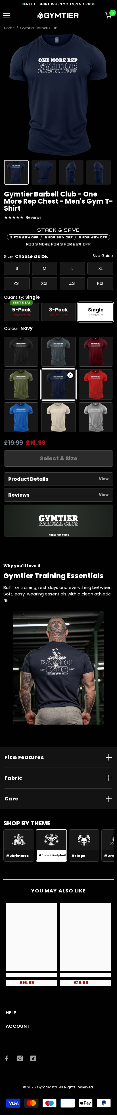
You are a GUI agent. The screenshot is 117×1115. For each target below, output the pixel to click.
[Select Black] (21, 351)
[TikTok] (33, 1058)
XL (100, 268)
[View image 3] (71, 172)
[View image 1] (16, 172)
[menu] (6, 15)
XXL (16, 284)
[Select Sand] (58, 417)
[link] (31, 975)
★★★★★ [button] (14, 217)
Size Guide (103, 256)
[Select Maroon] (96, 351)
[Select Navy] (58, 384)
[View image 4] (98, 172)
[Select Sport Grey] (96, 417)
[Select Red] (96, 384)
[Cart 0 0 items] (108, 15)
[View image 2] (44, 172)
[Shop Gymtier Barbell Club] (58, 521)
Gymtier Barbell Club (38, 28)
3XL (44, 284)
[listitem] (21, 312)
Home (9, 28)
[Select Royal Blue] (21, 417)
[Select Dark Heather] (58, 351)
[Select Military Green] (21, 384)
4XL (72, 284)
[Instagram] (19, 1058)
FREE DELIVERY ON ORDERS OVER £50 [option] (58, 4)
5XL (100, 284)
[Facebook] (6, 1058)
